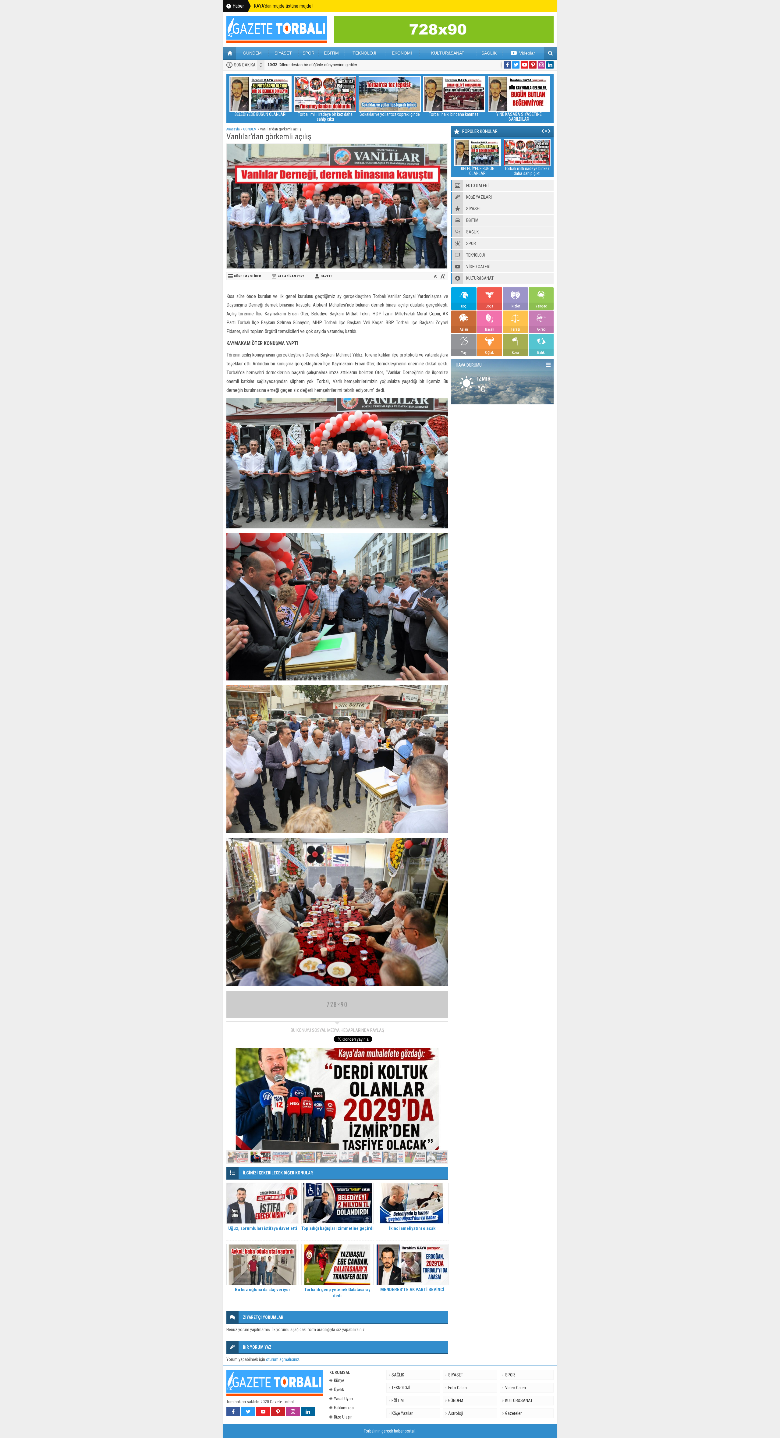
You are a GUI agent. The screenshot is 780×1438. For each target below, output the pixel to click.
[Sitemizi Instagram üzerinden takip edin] (541, 65)
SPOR (308, 53)
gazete (326, 276)
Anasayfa (233, 129)
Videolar (527, 53)
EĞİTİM (331, 53)
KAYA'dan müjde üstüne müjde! (283, 6)
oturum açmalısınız (282, 1359)
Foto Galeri (457, 1387)
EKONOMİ (402, 53)
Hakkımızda (344, 1407)
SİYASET (283, 53)
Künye (339, 1380)
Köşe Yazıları (402, 1413)
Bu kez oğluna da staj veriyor (262, 1289)
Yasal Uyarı (343, 1398)
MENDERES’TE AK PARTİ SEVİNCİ (412, 1289)
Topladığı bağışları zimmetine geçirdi (337, 1228)
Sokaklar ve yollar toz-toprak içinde (325, 114)
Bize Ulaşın (343, 1417)
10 (436, 1157)
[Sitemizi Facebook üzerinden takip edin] (507, 65)
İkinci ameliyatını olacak (412, 1228)
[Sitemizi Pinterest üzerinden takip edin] (533, 65)
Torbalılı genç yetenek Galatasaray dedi (337, 1292)
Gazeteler (513, 1413)
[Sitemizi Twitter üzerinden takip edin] (515, 65)
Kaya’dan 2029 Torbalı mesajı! (300, 64)
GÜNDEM (252, 53)
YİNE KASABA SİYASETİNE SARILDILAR (454, 117)
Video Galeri (515, 1387)
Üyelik (339, 1389)
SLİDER (255, 276)
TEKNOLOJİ (364, 53)
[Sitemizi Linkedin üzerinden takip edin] (550, 65)
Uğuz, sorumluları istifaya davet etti (262, 1228)
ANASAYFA (229, 53)
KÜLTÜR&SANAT (447, 53)
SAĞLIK (489, 53)
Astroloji (455, 1413)
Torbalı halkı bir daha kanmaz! (389, 114)
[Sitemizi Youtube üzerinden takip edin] (524, 65)
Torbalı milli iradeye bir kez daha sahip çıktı (260, 117)
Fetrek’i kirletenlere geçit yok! (519, 114)
